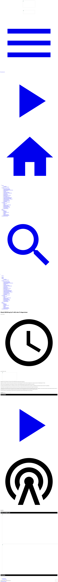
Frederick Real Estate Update (7, 198)
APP (2, 209)
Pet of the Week (5, 207)
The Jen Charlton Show (6, 196)
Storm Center (5, 203)
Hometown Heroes (5, 208)
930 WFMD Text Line (6, 212)
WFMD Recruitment (6, 214)
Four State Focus (5, 194)
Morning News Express (6, 188)
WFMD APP (5, 211)
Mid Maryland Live (5, 190)
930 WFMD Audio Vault (6, 206)
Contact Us (4, 210)
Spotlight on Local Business (7, 204)
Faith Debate (5, 201)
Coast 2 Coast (5, 193)
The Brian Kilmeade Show (6, 189)
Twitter (4, 213)
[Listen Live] (29, 424)
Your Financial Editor (6, 199)
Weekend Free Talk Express (7, 195)
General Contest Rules (6, 215)
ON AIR (3, 187)
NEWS (3, 185)
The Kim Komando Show (6, 200)
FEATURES (3, 202)
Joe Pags (4, 191)
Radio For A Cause (5, 205)
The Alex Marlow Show (6, 192)
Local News (5, 186)
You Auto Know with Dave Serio (7, 197)
